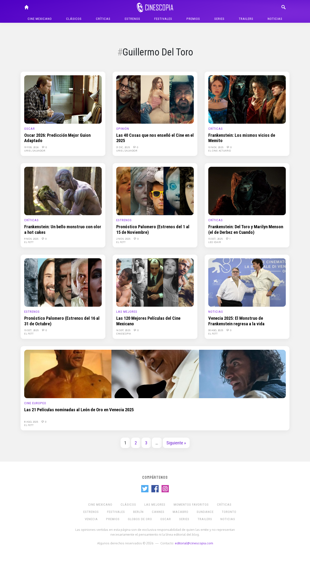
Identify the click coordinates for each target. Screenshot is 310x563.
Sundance (205, 512)
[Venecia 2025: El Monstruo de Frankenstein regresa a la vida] (247, 282)
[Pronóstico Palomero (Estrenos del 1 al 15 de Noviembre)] (155, 190)
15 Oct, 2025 (215, 238)
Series (219, 19)
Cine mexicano (40, 19)
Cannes (158, 512)
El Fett (29, 242)
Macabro (180, 512)
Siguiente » (176, 443)
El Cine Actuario (219, 150)
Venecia (91, 519)
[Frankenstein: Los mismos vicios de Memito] (247, 99)
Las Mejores (126, 311)
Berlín (138, 512)
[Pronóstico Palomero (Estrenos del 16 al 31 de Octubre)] (63, 282)
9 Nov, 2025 (31, 238)
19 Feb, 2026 (31, 147)
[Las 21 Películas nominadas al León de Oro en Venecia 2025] (155, 373)
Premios (193, 19)
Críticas (103, 19)
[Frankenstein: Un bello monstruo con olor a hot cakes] (63, 190)
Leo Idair (214, 242)
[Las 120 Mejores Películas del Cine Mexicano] (155, 282)
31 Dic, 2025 (123, 147)
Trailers (246, 19)
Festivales (163, 19)
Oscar (29, 128)
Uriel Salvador (35, 150)
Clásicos (74, 19)
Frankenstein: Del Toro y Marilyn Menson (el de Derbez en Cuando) (245, 229)
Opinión (122, 128)
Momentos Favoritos (191, 504)
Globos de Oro (140, 519)
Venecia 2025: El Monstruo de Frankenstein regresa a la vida (236, 321)
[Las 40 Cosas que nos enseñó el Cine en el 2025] (155, 99)
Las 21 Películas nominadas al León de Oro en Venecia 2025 (79, 409)
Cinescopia (123, 333)
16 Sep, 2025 (123, 330)
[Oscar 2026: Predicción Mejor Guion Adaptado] (63, 99)
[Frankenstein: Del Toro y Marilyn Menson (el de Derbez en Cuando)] (247, 190)
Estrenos (132, 19)
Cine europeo (35, 403)
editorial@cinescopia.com (194, 543)
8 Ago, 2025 (31, 421)
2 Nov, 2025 (123, 238)
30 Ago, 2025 (216, 330)
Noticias (275, 19)
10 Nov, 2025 (216, 147)
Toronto (229, 512)
